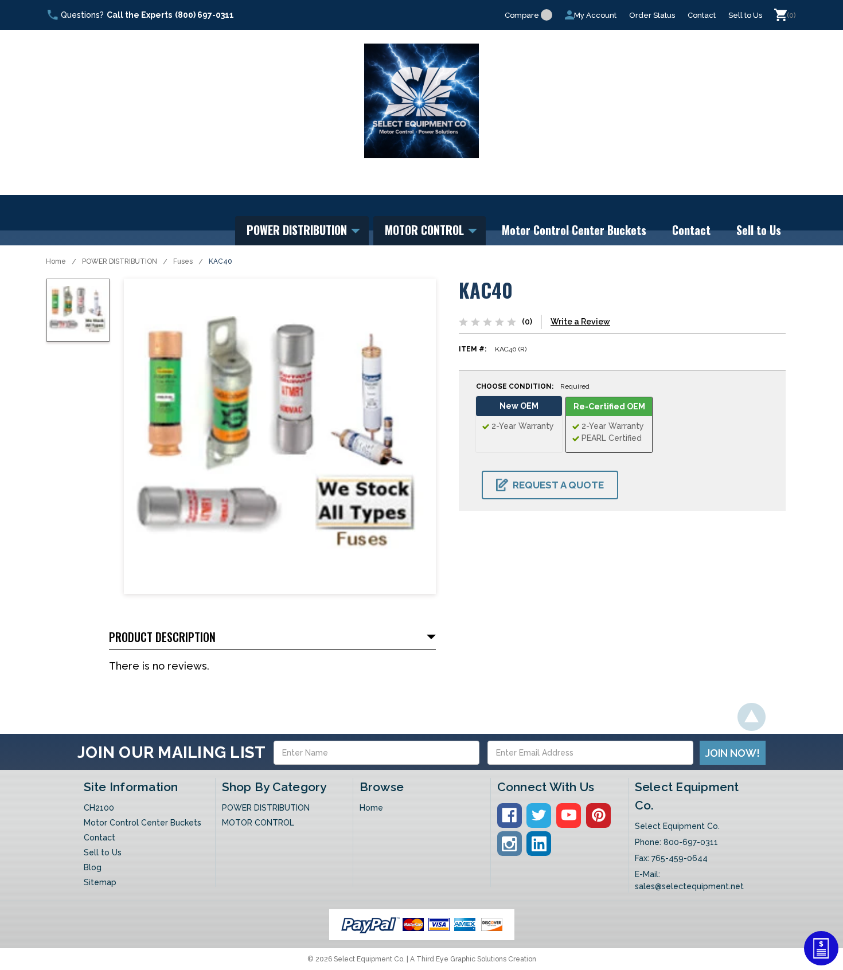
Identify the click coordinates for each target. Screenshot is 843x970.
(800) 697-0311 (204, 14)
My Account (595, 15)
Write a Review (580, 321)
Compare (522, 15)
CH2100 (99, 807)
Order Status (652, 15)
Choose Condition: (533, 386)
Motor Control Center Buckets (574, 229)
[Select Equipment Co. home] (421, 101)
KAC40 (220, 261)
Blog (93, 867)
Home (56, 261)
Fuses (183, 261)
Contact (702, 15)
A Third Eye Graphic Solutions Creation (473, 959)
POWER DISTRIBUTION (298, 229)
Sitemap (100, 882)
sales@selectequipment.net (689, 886)
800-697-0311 (691, 842)
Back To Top (751, 717)
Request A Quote (558, 485)
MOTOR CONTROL (426, 229)
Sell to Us (745, 15)
